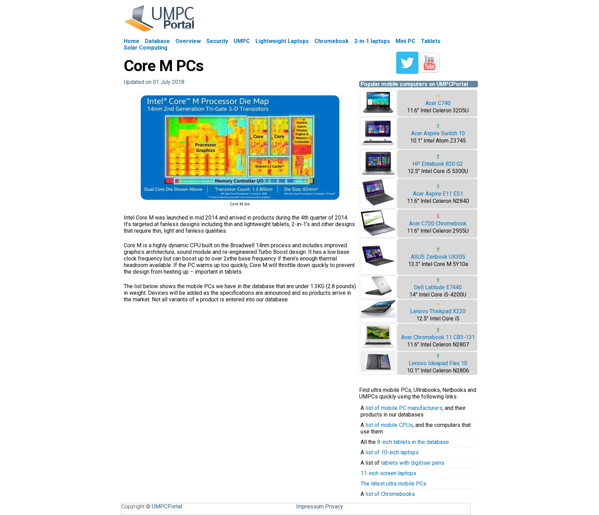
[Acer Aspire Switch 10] (378, 145)
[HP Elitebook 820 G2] (378, 174)
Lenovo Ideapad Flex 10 (438, 363)
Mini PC (405, 41)
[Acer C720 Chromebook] (378, 234)
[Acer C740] (378, 113)
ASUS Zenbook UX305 (438, 257)
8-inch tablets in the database (413, 442)
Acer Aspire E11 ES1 (438, 193)
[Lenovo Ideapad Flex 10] (378, 369)
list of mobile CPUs (389, 425)
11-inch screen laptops (388, 473)
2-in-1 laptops (372, 41)
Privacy (334, 506)
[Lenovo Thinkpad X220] (378, 315)
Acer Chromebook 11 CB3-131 (438, 337)
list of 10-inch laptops (392, 452)
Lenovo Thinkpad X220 (438, 311)
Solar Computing (145, 47)
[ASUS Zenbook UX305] (378, 271)
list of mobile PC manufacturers (403, 408)
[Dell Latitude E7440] (378, 294)
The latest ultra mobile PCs (393, 483)
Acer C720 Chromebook (438, 223)
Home (131, 41)
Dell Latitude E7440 (438, 287)
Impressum (310, 506)
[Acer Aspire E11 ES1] (378, 205)
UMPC (242, 41)
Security (217, 41)
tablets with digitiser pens (412, 463)
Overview (188, 41)
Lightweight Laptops (282, 41)
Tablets (431, 41)
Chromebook (331, 41)
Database (157, 41)
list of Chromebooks (390, 494)
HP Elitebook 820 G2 (438, 164)
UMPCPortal (167, 506)
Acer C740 (438, 103)
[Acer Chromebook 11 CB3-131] (378, 347)
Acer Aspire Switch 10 (438, 133)
